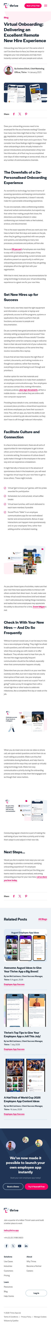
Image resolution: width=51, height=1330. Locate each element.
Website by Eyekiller (11, 1320)
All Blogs (42, 919)
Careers (30, 1270)
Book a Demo (13, 1186)
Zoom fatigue (39, 606)
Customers (8, 1270)
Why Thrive (31, 1261)
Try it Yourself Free (36, 1186)
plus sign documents (28, 389)
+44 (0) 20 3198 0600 (13, 1237)
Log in (36, 1293)
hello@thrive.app (11, 1230)
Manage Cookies (40, 1316)
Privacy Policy (26, 1316)
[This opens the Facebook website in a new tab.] (6, 1246)
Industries (8, 1266)
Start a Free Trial (33, 5)
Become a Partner (34, 1266)
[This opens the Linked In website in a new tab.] (26, 1246)
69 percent (17, 249)
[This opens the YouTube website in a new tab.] (19, 1246)
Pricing (7, 1275)
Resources (8, 1286)
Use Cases (8, 1261)
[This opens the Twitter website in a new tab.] (13, 1246)
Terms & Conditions (11, 1316)
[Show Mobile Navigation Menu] (45, 6)
